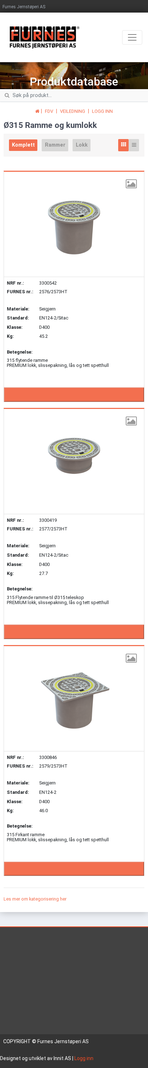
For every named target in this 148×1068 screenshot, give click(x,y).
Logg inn (83, 1058)
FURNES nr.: (20, 291)
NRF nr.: (15, 283)
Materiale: (18, 309)
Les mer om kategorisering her (35, 899)
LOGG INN (102, 111)
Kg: (10, 336)
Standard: (18, 318)
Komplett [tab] (23, 145)
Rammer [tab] (55, 145)
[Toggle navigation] (132, 37)
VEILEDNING (72, 111)
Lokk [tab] (82, 145)
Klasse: (15, 327)
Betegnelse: (20, 352)
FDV (49, 111)
